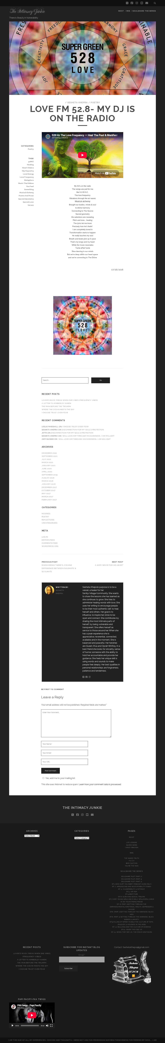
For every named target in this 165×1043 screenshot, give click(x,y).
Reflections (48, 520)
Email (82, 955)
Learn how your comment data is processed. (100, 784)
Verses (31, 205)
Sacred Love (28, 202)
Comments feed (50, 543)
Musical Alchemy (26, 193)
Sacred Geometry (26, 199)
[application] (32, 1015)
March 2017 (47, 497)
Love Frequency (27, 177)
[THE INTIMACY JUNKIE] (27, 14)
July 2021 (46, 459)
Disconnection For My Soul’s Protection (83, 430)
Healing (30, 165)
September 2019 (50, 475)
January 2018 (49, 484)
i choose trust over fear (55, 413)
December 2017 (49, 487)
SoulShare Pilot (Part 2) (131, 876)
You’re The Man (131, 866)
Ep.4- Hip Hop (131, 891)
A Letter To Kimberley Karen (56, 403)
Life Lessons (131, 842)
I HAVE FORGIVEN (131, 847)
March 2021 (47, 462)
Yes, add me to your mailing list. (60, 778)
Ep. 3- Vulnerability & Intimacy (131, 889)
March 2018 (47, 481)
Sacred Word (131, 845)
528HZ (31, 162)
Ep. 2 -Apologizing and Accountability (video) (131, 886)
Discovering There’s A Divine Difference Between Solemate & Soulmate (59, 568)
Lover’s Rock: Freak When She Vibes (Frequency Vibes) (70, 400)
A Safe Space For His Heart (109, 565)
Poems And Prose (26, 196)
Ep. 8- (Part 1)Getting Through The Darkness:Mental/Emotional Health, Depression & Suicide (132, 906)
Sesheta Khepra (77, 102)
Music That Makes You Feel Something (26, 186)
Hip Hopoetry (28, 171)
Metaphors (29, 180)
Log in (45, 537)
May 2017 (46, 493)
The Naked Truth (131, 858)
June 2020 (47, 469)
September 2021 (50, 456)
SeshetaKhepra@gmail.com (136, 947)
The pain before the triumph (56, 406)
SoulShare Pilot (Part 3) (131, 879)
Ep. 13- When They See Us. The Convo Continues (131, 932)
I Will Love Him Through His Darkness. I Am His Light (88, 436)
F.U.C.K (131, 860)
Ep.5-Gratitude (131, 894)
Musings (46, 514)
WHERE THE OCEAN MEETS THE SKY (58, 410)
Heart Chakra (28, 168)
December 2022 (49, 453)
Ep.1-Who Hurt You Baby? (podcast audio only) (131, 884)
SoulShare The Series (144, 11)
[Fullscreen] (51, 1025)
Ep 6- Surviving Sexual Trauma (131, 896)
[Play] (12, 1025)
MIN (128, 11)
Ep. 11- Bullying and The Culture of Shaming (131, 927)
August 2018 (48, 478)
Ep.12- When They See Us (131, 929)
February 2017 (49, 500)
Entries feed (48, 540)
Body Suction (131, 863)
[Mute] (47, 1025)
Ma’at (121, 11)
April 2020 (47, 472)
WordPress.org (50, 546)
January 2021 (49, 465)
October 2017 (48, 490)
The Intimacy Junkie (82, 808)
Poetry (95, 102)
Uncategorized (50, 523)
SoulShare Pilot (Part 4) (131, 881)
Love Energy (28, 174)
